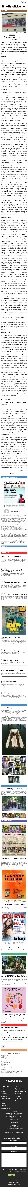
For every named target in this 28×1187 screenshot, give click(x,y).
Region (3, 1103)
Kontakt (17, 1101)
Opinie (3, 1091)
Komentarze (5, 1098)
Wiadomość (14, 1151)
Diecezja (4, 1094)
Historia (4, 1101)
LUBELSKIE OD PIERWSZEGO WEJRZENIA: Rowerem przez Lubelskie (14, 975)
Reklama (18, 1098)
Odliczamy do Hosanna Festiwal (14, 905)
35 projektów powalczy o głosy (12, 670)
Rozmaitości (5, 1108)
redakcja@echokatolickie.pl (16, 1128)
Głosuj (3, 1046)
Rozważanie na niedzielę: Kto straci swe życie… (12, 571)
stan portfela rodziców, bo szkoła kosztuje (12, 1039)
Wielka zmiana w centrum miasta (14, 594)
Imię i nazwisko (14, 1140)
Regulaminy (13, 1180)
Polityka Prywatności (13, 1182)
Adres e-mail (14, 1146)
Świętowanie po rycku (14, 947)
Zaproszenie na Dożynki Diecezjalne (14, 858)
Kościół (3, 1089)
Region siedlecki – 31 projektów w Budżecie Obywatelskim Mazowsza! (14, 1015)
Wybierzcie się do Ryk (9, 661)
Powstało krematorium (10, 694)
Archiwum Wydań (21, 1091)
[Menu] (24, 6)
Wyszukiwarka (20, 1089)
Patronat (17, 1096)
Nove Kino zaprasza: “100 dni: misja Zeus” (12, 638)
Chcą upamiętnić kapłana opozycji (14, 582)
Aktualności (5, 552)
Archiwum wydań (14, 473)
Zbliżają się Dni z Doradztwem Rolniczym (12, 557)
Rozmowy (4, 1096)
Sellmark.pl (17, 1184)
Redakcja (18, 1094)
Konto (17, 1086)
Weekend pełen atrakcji (10, 651)
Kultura (3, 1106)
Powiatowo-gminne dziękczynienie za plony (10, 682)
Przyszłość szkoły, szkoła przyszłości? (14, 516)
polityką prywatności (20, 1171)
